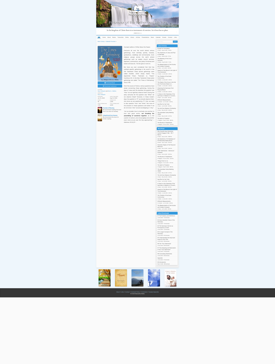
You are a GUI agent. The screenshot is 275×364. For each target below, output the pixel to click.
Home (104, 37)
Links (175, 37)
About (109, 37)
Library (132, 37)
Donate (164, 37)
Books (114, 37)
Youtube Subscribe (153, 292)
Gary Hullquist (101, 91)
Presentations (145, 37)
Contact (170, 37)
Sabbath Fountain (110, 41)
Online (127, 37)
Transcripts (121, 37)
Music (152, 37)
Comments (144, 292)
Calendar (158, 37)
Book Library (101, 41)
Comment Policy (135, 292)
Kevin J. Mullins (112, 91)
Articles (138, 37)
